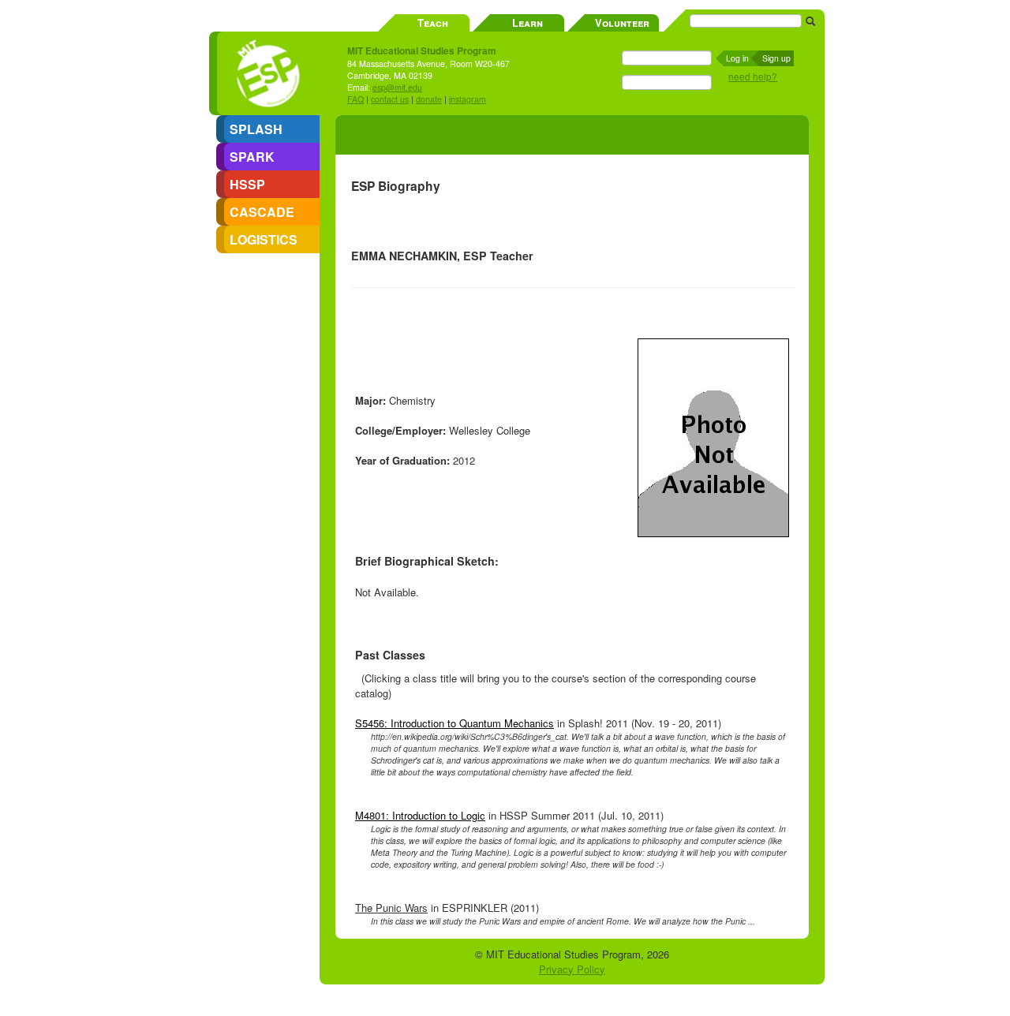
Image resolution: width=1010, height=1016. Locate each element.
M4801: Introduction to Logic (420, 815)
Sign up (776, 58)
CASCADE (262, 212)
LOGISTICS (263, 239)
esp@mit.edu (397, 87)
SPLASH (256, 129)
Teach (432, 22)
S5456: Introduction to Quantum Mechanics (454, 722)
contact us (390, 99)
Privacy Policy (572, 969)
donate (429, 99)
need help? (752, 76)
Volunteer (622, 22)
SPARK (252, 157)
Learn (527, 22)
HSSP (247, 184)
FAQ (355, 99)
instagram (467, 99)
